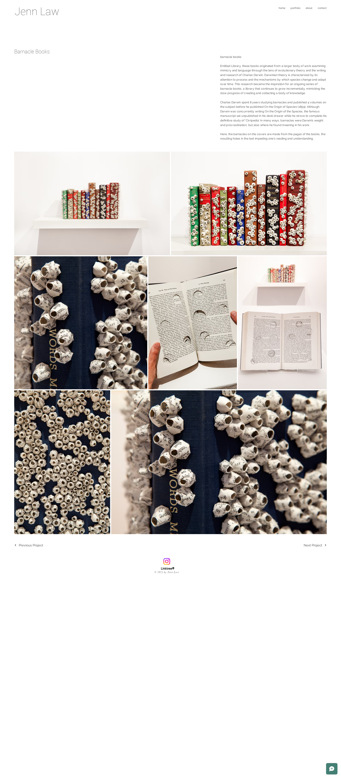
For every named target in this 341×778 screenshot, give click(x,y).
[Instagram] (166, 561)
